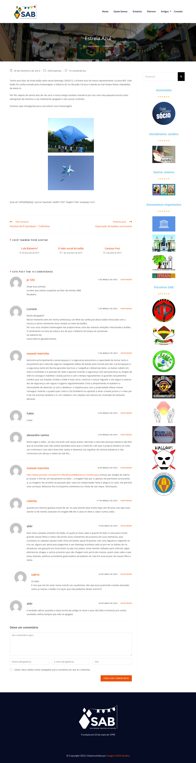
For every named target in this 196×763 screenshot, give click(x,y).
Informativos (55, 70)
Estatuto (137, 11)
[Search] (181, 76)
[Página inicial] (84, 46)
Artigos (165, 11)
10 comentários (77, 70)
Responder (126, 279)
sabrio (35, 574)
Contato (178, 11)
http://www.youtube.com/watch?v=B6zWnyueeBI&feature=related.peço (63, 474)
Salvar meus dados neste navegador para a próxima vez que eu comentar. (52, 669)
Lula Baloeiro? (29, 248)
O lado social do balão (71, 248)
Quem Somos (121, 11)
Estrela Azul (108, 46)
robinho (32, 501)
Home (105, 11)
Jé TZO (31, 280)
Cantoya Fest (112, 248)
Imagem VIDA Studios (118, 755)
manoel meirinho (38, 353)
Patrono (151, 11)
